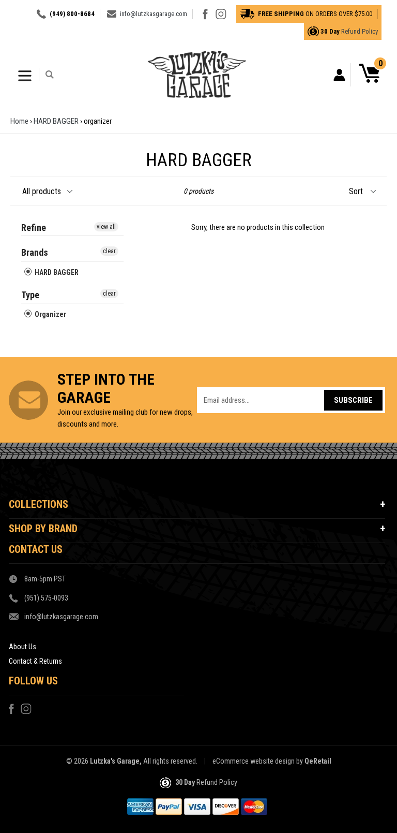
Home (19, 121)
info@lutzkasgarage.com (153, 14)
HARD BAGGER (56, 121)
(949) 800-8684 (72, 14)
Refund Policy (359, 31)
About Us (22, 646)
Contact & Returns (35, 661)
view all (106, 226)
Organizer (49, 314)
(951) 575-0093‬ (46, 598)
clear (109, 251)
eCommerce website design (253, 761)
